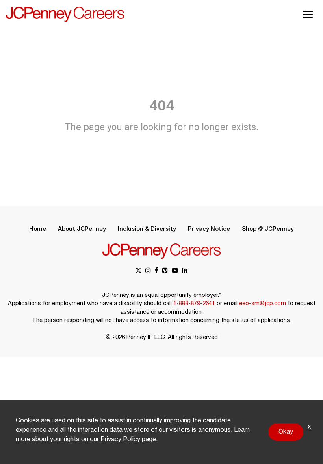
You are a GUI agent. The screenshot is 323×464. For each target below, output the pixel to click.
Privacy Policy (120, 439)
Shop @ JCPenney (268, 229)
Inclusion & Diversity (147, 229)
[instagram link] (148, 271)
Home (37, 229)
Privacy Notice (209, 229)
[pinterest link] (165, 271)
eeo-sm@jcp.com (262, 303)
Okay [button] (285, 432)
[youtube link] (175, 271)
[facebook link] (156, 271)
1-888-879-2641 (194, 303)
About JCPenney (82, 229)
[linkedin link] (184, 271)
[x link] (138, 271)
